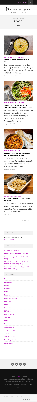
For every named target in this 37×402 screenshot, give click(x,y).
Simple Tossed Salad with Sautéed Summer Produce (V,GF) (17, 263)
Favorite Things (10, 298)
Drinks (7, 288)
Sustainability (9, 327)
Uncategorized (10, 340)
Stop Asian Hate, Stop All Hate (16, 254)
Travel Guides (9, 337)
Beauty (7, 279)
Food (18, 57)
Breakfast (8, 282)
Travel (6, 333)
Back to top (27, 399)
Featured (13, 57)
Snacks (7, 324)
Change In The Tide (11, 250)
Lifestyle (7, 311)
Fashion (7, 295)
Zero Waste (8, 343)
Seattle (7, 317)
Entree (6, 57)
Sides (22, 57)
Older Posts (26, 220)
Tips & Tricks (9, 330)
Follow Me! (9, 240)
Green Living (9, 308)
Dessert (7, 196)
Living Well (9, 314)
